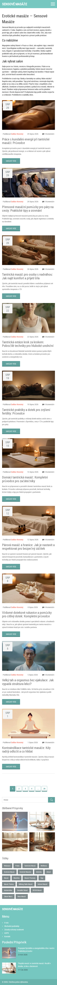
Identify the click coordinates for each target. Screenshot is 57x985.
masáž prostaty (29, 878)
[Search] (51, 800)
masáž (6, 878)
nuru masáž (22, 896)
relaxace (7, 865)
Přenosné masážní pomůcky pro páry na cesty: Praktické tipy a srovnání (28, 208)
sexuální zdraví (22, 890)
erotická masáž (9, 872)
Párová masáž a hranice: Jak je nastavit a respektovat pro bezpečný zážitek (28, 546)
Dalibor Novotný (17, 134)
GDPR (6, 933)
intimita (39, 872)
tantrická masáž (30, 865)
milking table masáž (26, 884)
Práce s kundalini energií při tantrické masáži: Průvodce (26, 141)
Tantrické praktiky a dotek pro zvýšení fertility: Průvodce (26, 411)
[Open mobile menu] (53, 4)
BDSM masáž (37, 890)
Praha (17, 865)
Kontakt (7, 936)
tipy (41, 878)
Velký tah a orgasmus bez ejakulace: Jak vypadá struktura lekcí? (28, 682)
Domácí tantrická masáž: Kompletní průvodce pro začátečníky (25, 479)
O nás (6, 922)
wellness (44, 865)
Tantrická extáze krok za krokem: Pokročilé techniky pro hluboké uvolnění (27, 344)
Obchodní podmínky (11, 926)
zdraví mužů (8, 896)
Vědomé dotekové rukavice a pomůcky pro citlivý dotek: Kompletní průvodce (27, 614)
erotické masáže (25, 872)
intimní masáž (42, 884)
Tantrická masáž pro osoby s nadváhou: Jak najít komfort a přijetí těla (27, 276)
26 (44, 788)
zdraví (48, 872)
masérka (17, 878)
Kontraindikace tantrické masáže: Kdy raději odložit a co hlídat (26, 749)
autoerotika (8, 890)
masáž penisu (9, 884)
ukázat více (11, 161)
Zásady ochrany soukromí (14, 929)
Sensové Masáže (14, 4)
